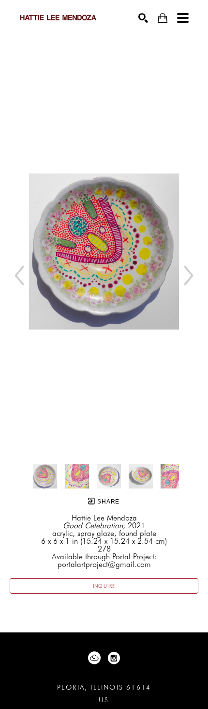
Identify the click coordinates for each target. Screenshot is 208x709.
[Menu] (183, 18)
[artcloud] (94, 658)
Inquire (104, 586)
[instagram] (113, 658)
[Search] (143, 18)
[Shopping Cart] (162, 18)
